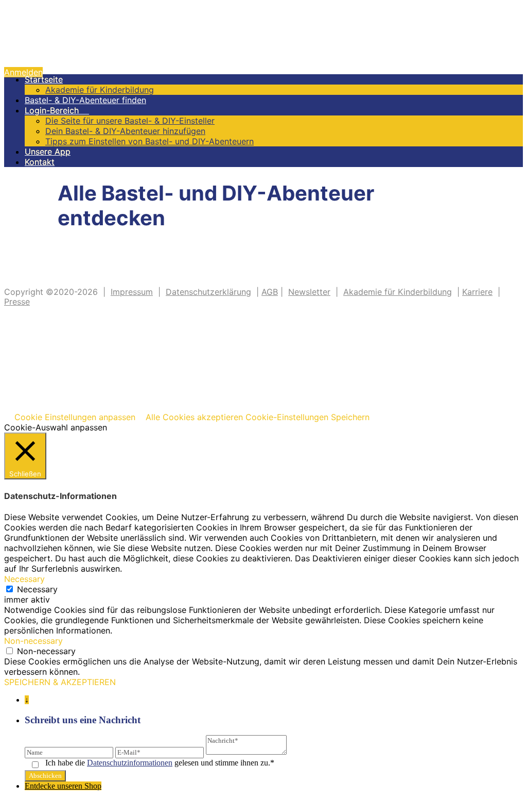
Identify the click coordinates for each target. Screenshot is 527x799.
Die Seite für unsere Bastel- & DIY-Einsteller (130, 120)
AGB (269, 292)
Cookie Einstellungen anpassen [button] (74, 417)
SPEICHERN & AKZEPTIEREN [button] (60, 682)
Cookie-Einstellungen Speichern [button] (307, 417)
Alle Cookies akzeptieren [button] (194, 417)
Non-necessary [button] (33, 641)
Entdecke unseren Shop (63, 785)
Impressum (132, 292)
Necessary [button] (24, 579)
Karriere (477, 292)
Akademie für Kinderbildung (99, 90)
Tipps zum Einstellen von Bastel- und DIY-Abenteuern (149, 141)
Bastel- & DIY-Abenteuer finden (85, 100)
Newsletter (309, 292)
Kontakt (40, 162)
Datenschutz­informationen (129, 762)
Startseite (44, 79)
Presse (17, 301)
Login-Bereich (57, 110)
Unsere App (48, 151)
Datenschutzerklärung (208, 292)
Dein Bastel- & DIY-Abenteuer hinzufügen (125, 131)
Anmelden (23, 72)
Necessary (37, 589)
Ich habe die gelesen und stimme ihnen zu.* (159, 762)
